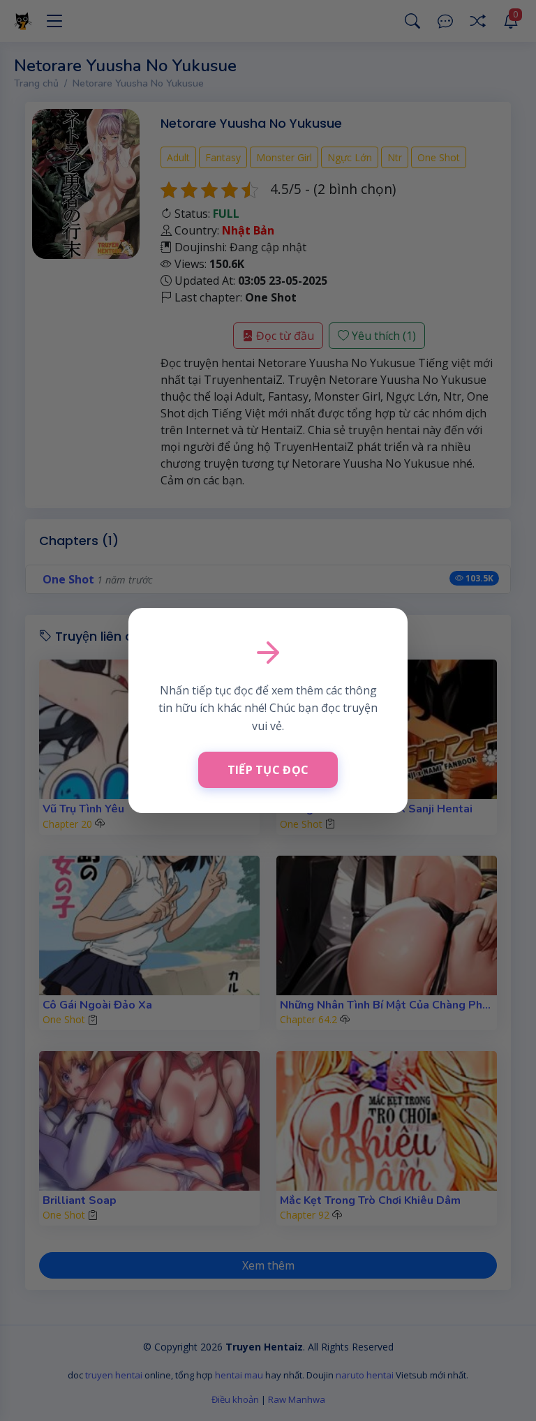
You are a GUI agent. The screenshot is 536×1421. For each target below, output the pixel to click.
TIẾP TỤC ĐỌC (268, 770)
